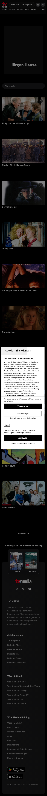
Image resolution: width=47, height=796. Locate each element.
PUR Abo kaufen (23, 438)
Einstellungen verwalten (23, 413)
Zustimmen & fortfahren (23, 406)
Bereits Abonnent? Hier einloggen (23, 443)
